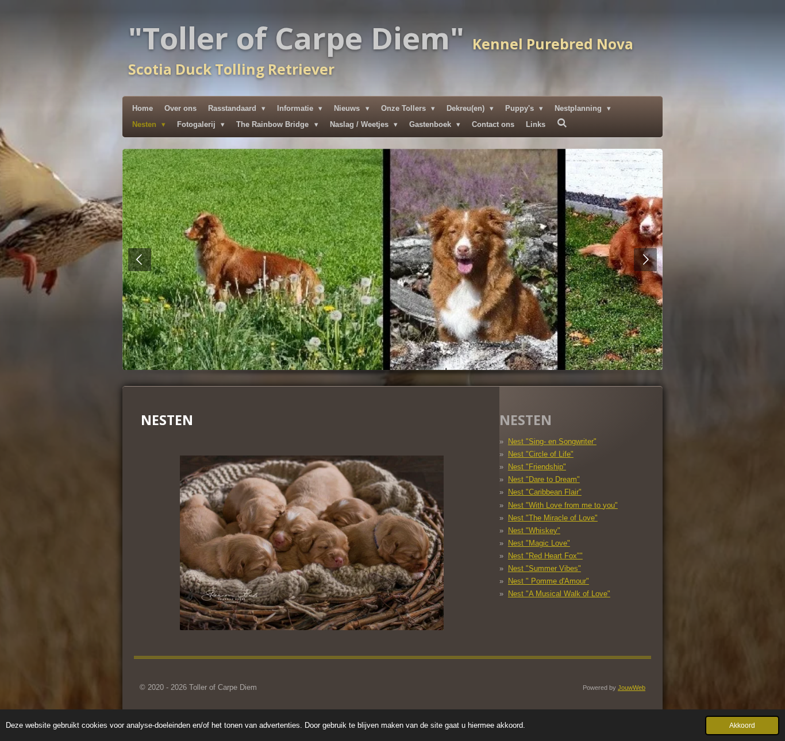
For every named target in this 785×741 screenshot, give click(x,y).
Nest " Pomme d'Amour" (548, 581)
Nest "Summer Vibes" (544, 568)
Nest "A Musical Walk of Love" (559, 593)
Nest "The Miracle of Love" (553, 518)
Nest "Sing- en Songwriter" (552, 441)
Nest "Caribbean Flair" (545, 492)
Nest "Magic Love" (539, 543)
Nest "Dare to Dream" (544, 479)
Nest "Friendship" (537, 466)
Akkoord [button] (742, 725)
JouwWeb (631, 687)
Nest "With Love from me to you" (563, 505)
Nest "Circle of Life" (541, 454)
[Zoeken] (562, 123)
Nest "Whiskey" (534, 530)
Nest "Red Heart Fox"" (545, 555)
